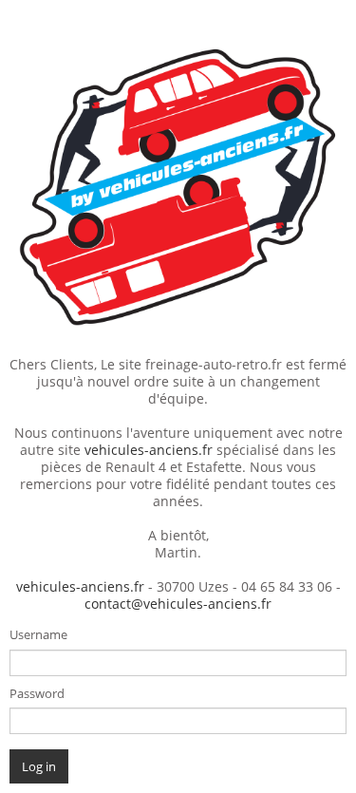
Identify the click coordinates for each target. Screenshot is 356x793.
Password (37, 693)
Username (38, 634)
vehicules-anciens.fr (148, 450)
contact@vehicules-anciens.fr (178, 604)
